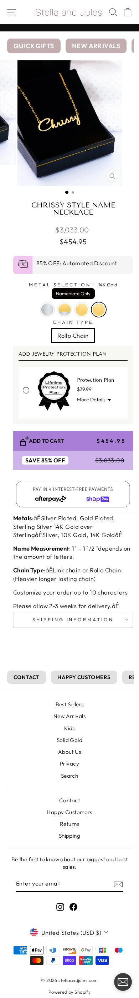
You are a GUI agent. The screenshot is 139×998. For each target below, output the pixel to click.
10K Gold (81, 309)
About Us (69, 751)
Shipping (69, 835)
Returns (69, 824)
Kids (69, 728)
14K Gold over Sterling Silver (64, 309)
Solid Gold (69, 740)
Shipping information (73, 619)
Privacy (69, 763)
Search (69, 775)
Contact (69, 800)
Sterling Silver (47, 309)
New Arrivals (69, 716)
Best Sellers (70, 704)
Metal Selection (73, 289)
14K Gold (99, 309)
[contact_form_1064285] (123, 982)
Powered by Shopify (69, 992)
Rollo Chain (73, 335)
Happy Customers (69, 812)
